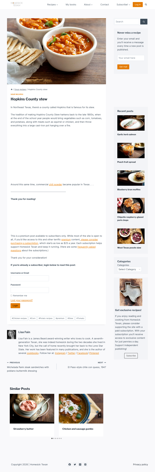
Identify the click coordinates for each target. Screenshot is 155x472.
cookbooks (32, 353)
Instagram (60, 353)
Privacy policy (140, 464)
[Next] (99, 415)
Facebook (82, 353)
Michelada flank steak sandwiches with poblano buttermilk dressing (28, 366)
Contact (104, 4)
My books (71, 4)
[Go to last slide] (13, 415)
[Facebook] (69, 464)
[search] (143, 21)
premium (66, 239)
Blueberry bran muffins (128, 189)
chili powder (55, 184)
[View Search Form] (146, 5)
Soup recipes (17, 94)
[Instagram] (80, 464)
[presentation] (32, 409)
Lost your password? (22, 300)
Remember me (20, 295)
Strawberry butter (23, 429)
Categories (123, 265)
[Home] (12, 89)
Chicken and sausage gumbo (77, 429)
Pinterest (94, 353)
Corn (32, 318)
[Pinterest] (85, 464)
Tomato (80, 318)
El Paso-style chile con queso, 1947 (87, 365)
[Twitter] (75, 464)
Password (15, 285)
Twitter (71, 353)
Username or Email (20, 273)
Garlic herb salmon (126, 134)
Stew (70, 318)
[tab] (52, 438)
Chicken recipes (19, 318)
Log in (138, 4)
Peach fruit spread (126, 162)
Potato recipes (45, 318)
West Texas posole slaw (129, 247)
